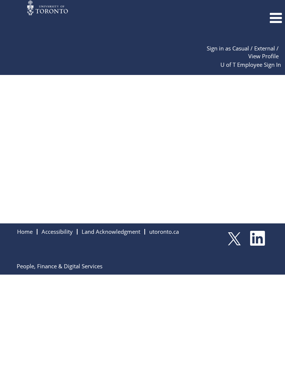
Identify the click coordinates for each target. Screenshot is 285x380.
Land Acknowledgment (111, 231)
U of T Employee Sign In (250, 64)
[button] (237, 18)
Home (25, 231)
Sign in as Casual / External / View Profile (243, 52)
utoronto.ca (164, 231)
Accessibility (57, 231)
